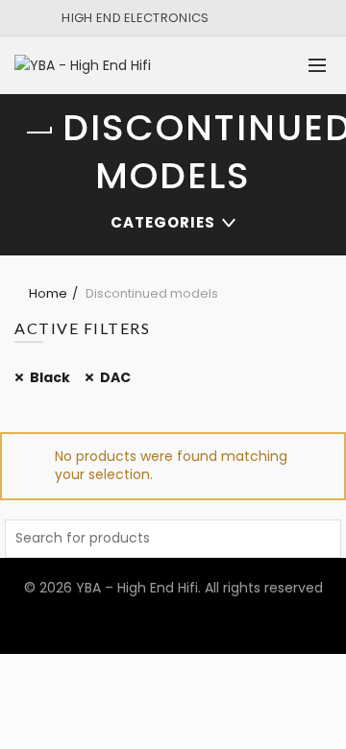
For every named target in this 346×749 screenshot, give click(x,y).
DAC (115, 377)
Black (50, 377)
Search (322, 538)
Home (48, 293)
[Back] (38, 132)
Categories (163, 222)
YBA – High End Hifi (137, 587)
